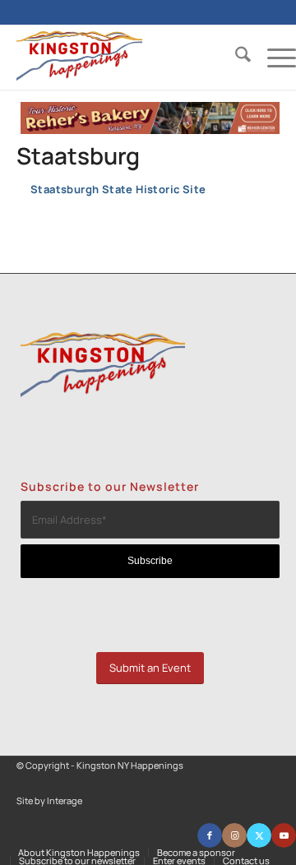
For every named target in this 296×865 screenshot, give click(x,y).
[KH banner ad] (150, 130)
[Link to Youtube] (283, 835)
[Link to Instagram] (234, 835)
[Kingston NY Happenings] (128, 57)
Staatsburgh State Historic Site (118, 189)
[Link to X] (259, 835)
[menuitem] (235, 57)
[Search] (235, 57)
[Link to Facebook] (209, 835)
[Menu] (273, 57)
